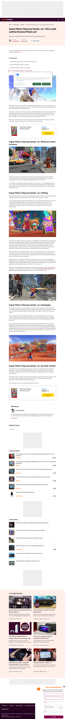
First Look (12, 429)
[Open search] (58, 19)
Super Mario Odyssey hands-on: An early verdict (21, 70)
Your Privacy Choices (30, 705)
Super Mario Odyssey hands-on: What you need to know (23, 61)
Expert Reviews (6, 19)
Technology (16, 24)
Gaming (22, 24)
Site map (11, 705)
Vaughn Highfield (15, 41)
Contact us (4, 705)
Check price (48, 133)
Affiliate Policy (5, 709)
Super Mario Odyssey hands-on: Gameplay (20, 67)
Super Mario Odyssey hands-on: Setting (19, 64)
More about (14, 418)
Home (10, 24)
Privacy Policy (19, 705)
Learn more (17, 52)
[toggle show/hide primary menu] (62, 19)
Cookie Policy (20, 80)
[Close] (50, 73)
